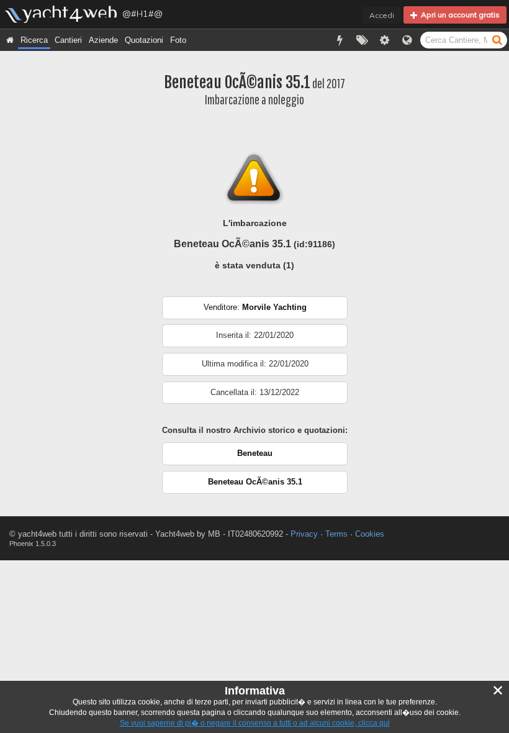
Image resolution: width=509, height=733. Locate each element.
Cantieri (68, 40)
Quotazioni (144, 40)
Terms (336, 534)
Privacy (304, 534)
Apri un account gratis (458, 14)
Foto (178, 40)
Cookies (369, 534)
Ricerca (34, 40)
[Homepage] (10, 40)
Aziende (103, 40)
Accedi (381, 15)
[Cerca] (497, 39)
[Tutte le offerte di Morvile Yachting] (255, 316)
